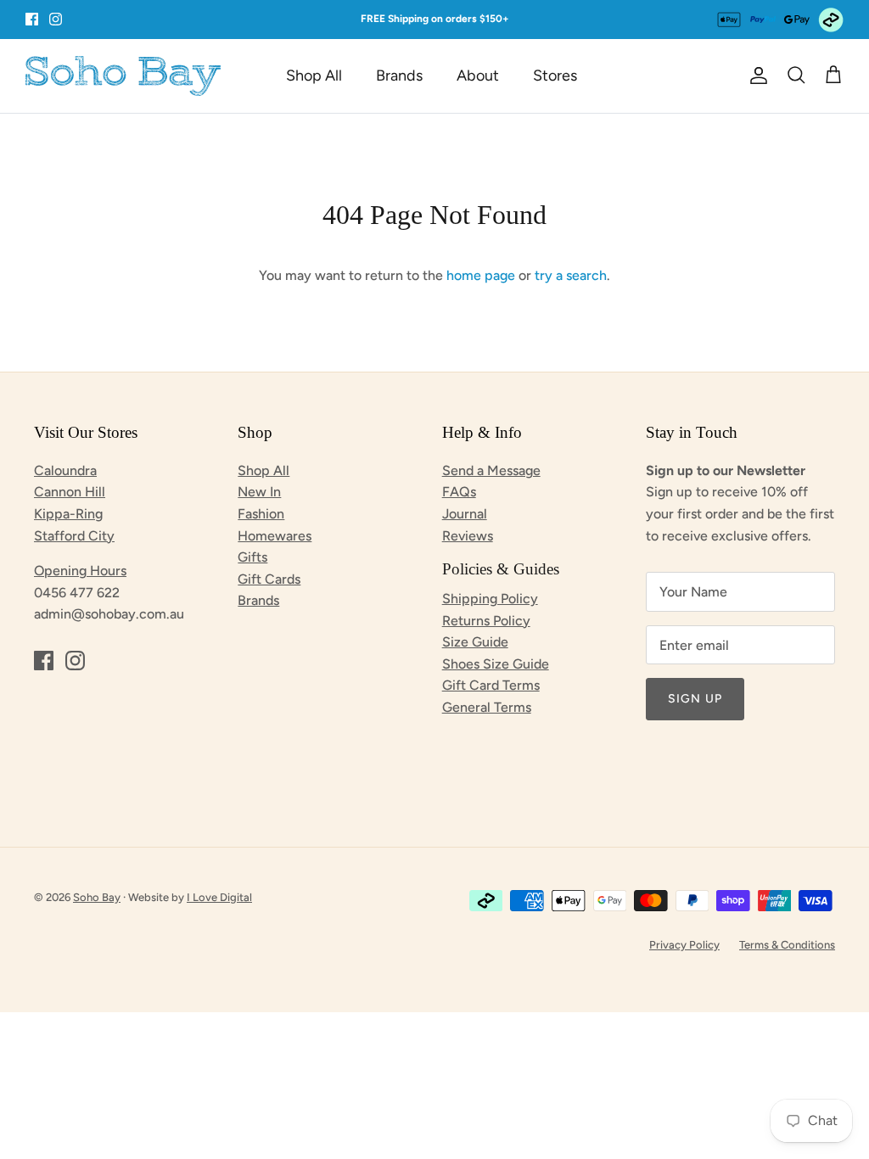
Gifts (252, 557)
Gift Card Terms (491, 685)
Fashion (261, 514)
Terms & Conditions (787, 944)
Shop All (314, 75)
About (478, 75)
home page (480, 275)
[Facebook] (31, 19)
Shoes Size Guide (495, 664)
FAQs (459, 492)
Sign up (695, 698)
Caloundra (65, 470)
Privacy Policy (684, 944)
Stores (555, 75)
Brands (399, 75)
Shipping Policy (490, 599)
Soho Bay (97, 897)
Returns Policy (486, 621)
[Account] (755, 75)
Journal (464, 514)
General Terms (486, 707)
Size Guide (475, 642)
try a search (571, 275)
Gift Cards (269, 579)
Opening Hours (80, 571)
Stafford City (74, 536)
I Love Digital (219, 897)
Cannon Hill (69, 492)
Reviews (467, 536)
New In (259, 492)
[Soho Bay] (123, 76)
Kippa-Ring (68, 514)
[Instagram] (55, 19)
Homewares (274, 536)
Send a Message (491, 470)
